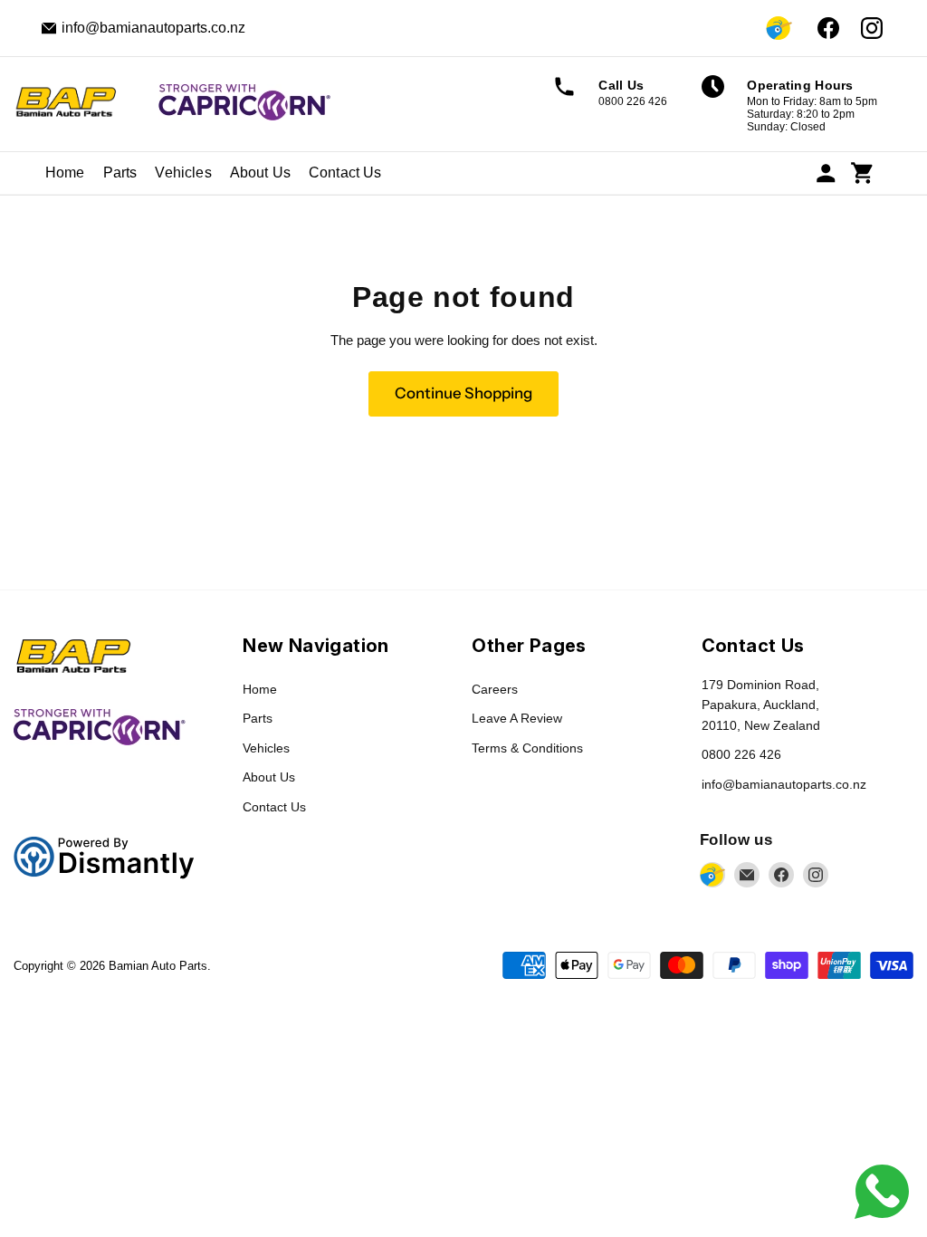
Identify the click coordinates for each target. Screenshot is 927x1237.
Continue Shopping (463, 393)
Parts (120, 172)
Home (65, 172)
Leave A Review (517, 718)
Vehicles (183, 172)
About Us (260, 172)
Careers (495, 689)
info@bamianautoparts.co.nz (784, 784)
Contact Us (345, 172)
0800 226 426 (741, 754)
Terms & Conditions (527, 748)
